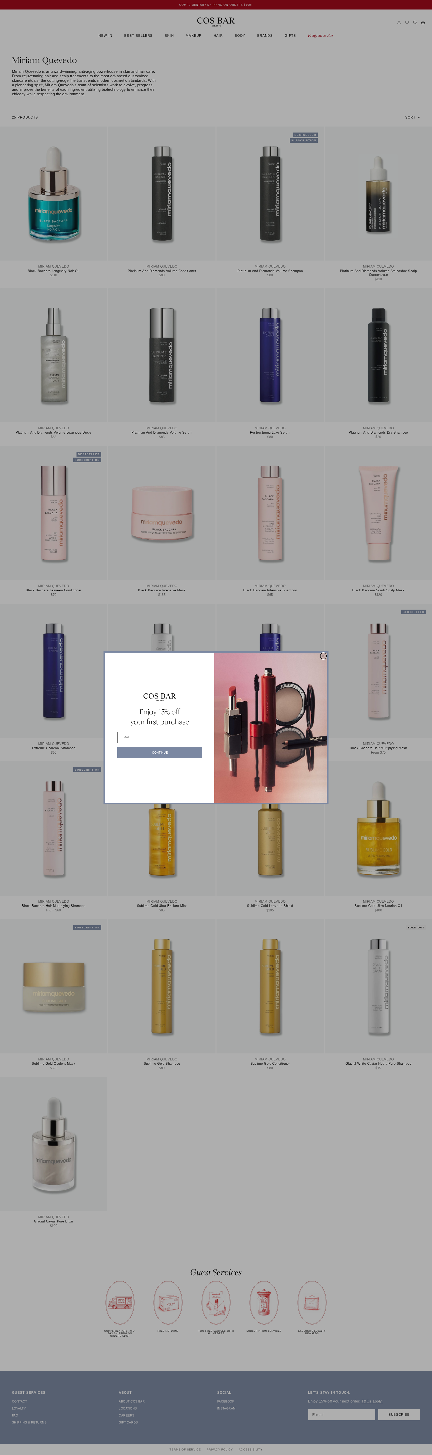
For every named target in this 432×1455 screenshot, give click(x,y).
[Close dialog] (323, 656)
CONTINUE (160, 752)
